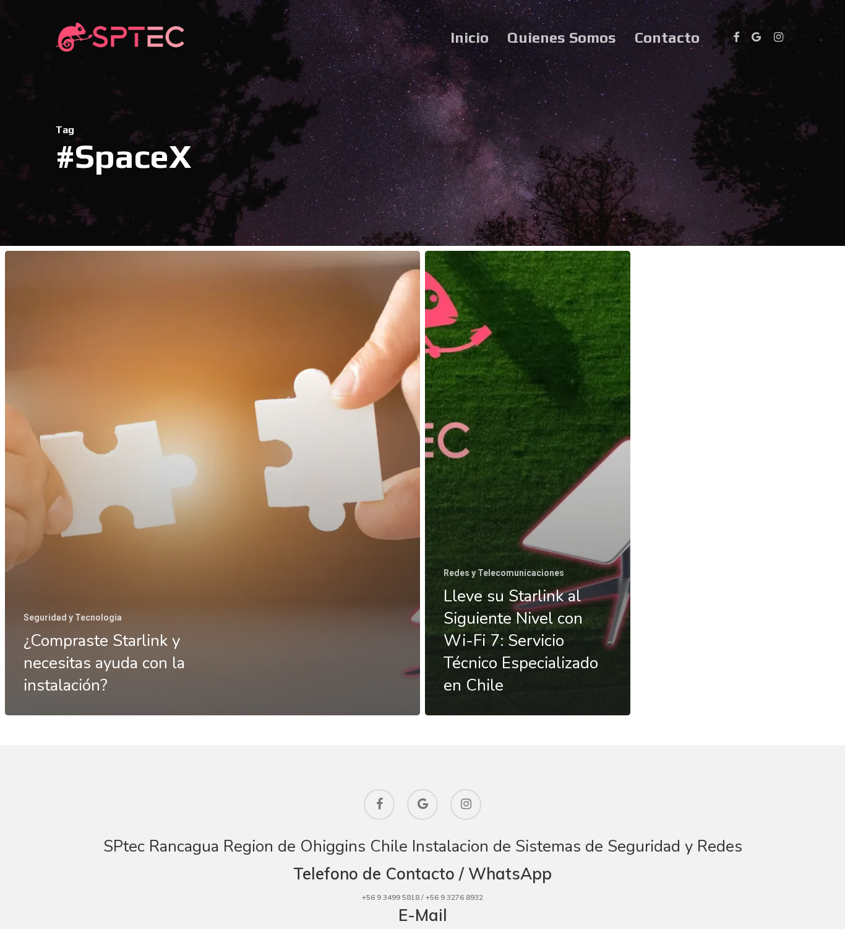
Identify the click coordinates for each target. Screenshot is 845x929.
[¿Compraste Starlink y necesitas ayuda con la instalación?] (212, 483)
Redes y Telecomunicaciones (504, 573)
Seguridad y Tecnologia (73, 617)
